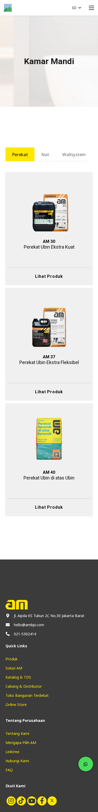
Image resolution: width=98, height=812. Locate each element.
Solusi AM (13, 668)
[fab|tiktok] (21, 800)
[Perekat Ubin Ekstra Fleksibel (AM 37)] (49, 298)
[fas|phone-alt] (7, 634)
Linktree (12, 751)
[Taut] (8, 8)
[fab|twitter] (52, 800)
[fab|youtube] (31, 800)
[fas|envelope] (7, 625)
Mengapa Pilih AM (20, 742)
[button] (76, 7)
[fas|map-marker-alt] (7, 615)
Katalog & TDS (18, 677)
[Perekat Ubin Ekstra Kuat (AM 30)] (49, 183)
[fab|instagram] (10, 800)
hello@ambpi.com (29, 624)
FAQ (9, 769)
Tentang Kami (17, 733)
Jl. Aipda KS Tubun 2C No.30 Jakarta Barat (49, 615)
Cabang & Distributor (23, 686)
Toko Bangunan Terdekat (27, 695)
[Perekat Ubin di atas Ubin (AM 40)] (49, 414)
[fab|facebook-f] (41, 800)
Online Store (16, 704)
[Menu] (91, 7)
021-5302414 (25, 633)
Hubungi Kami (17, 760)
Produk (11, 658)
